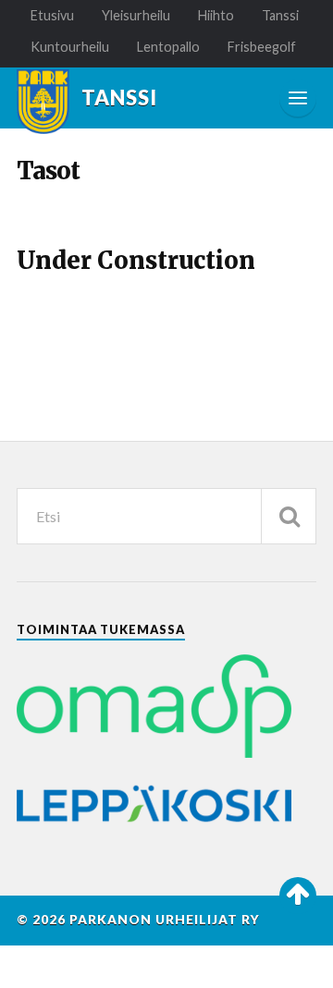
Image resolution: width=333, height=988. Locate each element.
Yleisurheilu (136, 15)
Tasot (48, 171)
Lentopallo (168, 47)
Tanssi (280, 15)
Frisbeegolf (262, 47)
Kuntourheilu (70, 47)
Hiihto (216, 15)
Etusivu (52, 15)
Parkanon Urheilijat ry (164, 919)
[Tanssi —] (43, 101)
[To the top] (297, 895)
